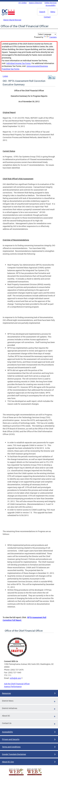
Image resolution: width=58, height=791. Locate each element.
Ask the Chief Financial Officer (17, 683)
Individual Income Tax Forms (18, 63)
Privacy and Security (10, 739)
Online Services (51, 2)
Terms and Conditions (11, 747)
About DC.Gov (8, 761)
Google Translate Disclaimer (14, 754)
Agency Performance (13, 686)
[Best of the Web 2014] (16, 775)
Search (42, 11)
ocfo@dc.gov (15, 678)
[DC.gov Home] (8, 15)
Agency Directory (35, 2)
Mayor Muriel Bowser (12, 20)
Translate (53, 37)
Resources (6, 693)
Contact (47, 17)
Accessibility (51, 5)
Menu (52, 11)
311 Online (22, 2)
